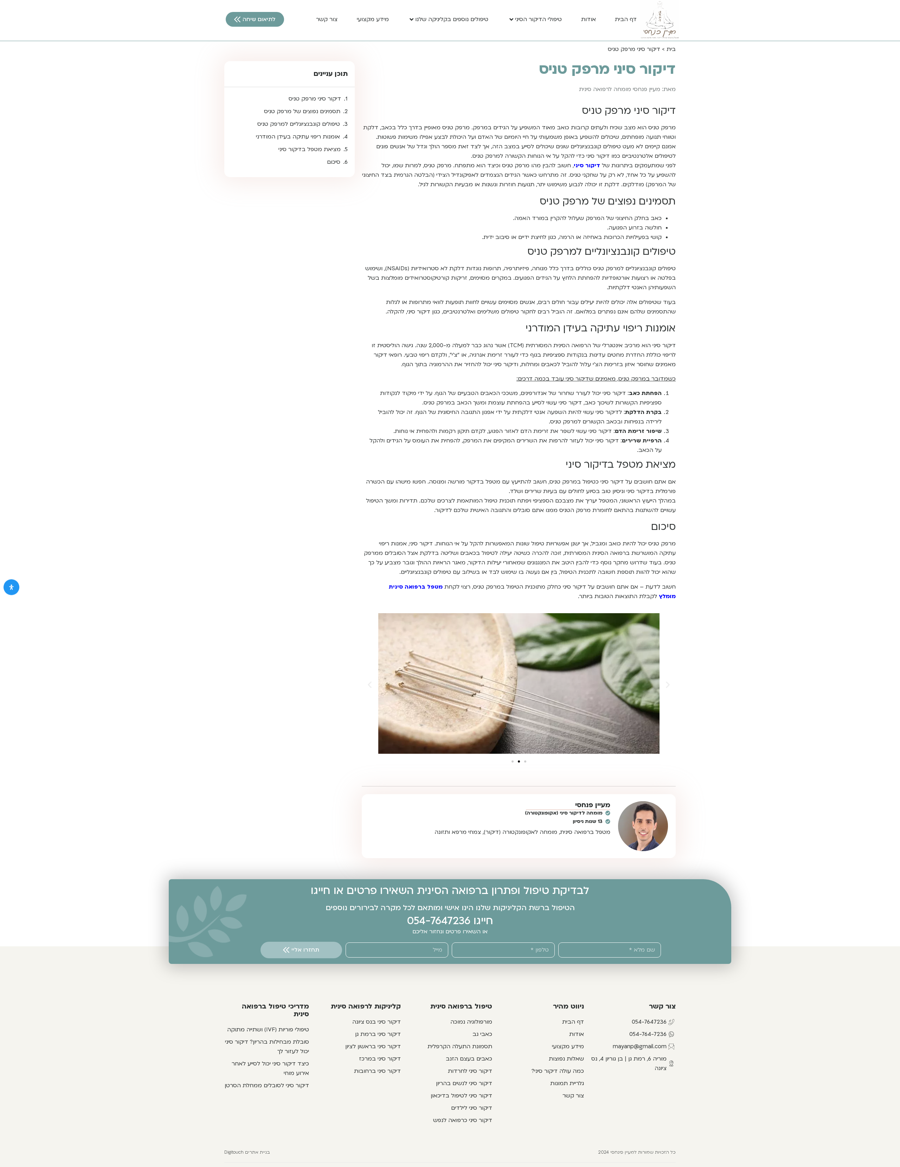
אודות (588, 19)
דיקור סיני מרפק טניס (315, 99)
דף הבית (626, 19)
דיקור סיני (587, 165)
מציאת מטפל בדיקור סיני (309, 149)
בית (671, 49)
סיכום (333, 162)
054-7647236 (438, 921)
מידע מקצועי (373, 19)
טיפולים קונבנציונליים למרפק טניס (298, 124)
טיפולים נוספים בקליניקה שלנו (451, 19)
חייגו (481, 921)
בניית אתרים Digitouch (247, 1152)
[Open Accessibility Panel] (11, 587)
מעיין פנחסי (592, 805)
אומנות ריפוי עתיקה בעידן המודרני (298, 137)
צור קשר (327, 19)
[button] (369, 684)
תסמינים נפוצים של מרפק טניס (302, 111)
